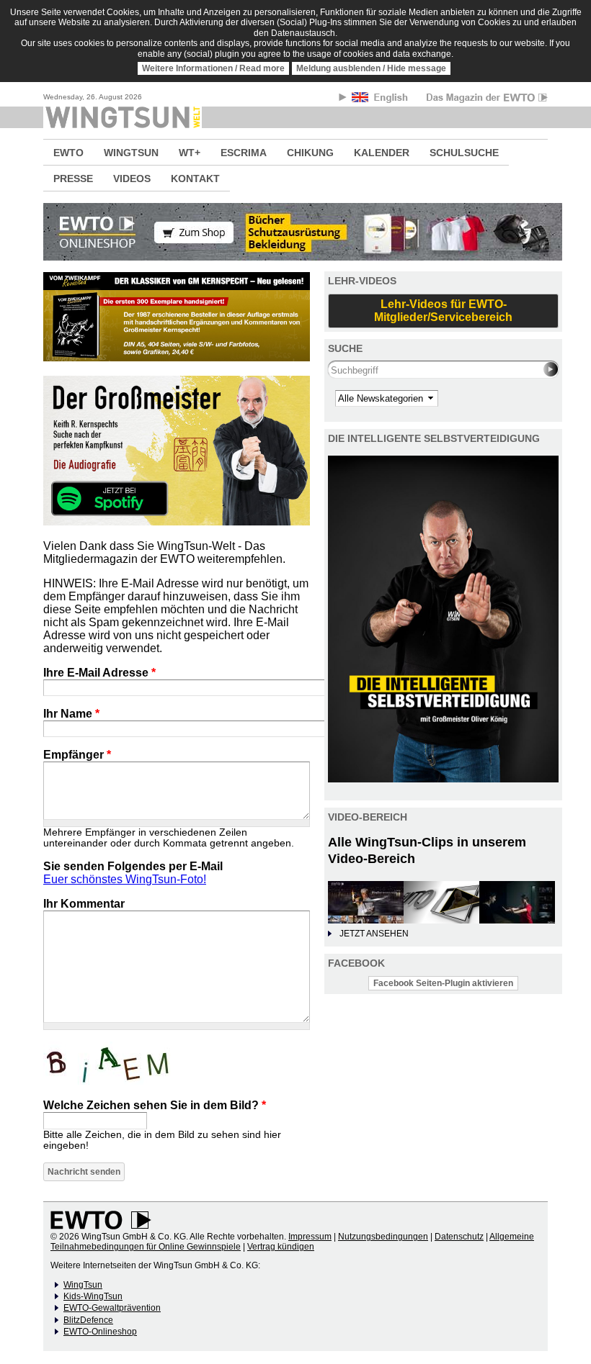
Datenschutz (459, 1237)
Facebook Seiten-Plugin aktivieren (443, 983)
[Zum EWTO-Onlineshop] (295, 232)
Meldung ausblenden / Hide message (371, 68)
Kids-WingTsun (93, 1296)
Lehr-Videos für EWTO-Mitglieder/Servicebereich (443, 310)
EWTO (68, 152)
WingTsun (82, 1285)
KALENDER (381, 152)
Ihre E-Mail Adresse (99, 673)
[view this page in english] (381, 100)
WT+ (189, 152)
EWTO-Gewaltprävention (112, 1308)
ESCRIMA (244, 152)
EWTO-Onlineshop (100, 1332)
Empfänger (77, 755)
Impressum (310, 1237)
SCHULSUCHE (464, 152)
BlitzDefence (88, 1320)
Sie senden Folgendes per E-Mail (133, 866)
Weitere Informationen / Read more (213, 68)
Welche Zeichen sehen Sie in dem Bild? (154, 1105)
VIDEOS (132, 178)
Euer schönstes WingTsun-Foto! (124, 879)
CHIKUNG (310, 152)
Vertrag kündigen (280, 1247)
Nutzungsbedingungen (383, 1237)
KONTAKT (195, 178)
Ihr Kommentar (84, 904)
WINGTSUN (131, 152)
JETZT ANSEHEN (374, 934)
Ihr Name (71, 714)
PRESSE (73, 178)
